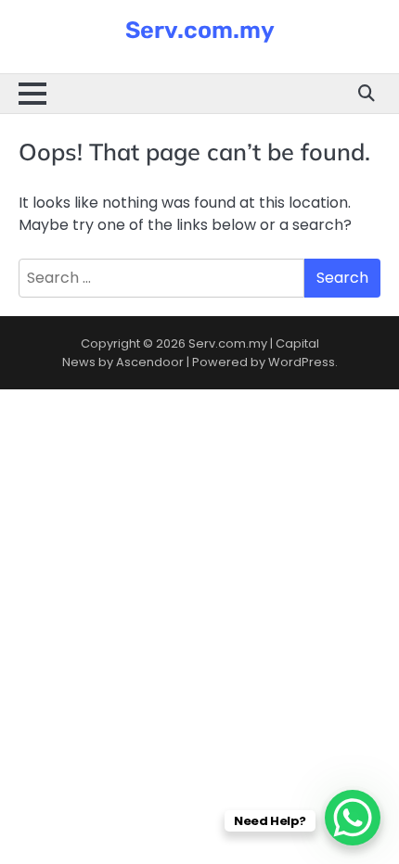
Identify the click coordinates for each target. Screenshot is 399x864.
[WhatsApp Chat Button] (352, 817)
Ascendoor (150, 362)
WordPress (301, 362)
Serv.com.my (200, 30)
